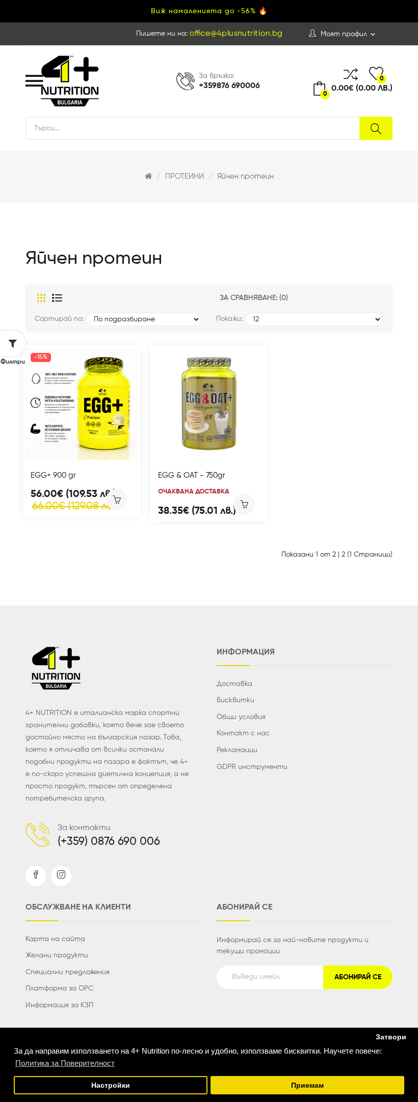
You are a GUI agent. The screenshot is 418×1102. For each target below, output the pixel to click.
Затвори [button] (391, 1037)
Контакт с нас (243, 733)
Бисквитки (235, 700)
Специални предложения (67, 972)
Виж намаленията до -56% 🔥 (209, 11)
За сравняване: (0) (254, 297)
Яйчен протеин (245, 176)
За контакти (84, 828)
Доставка (234, 683)
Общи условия (241, 717)
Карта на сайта (55, 939)
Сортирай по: (59, 318)
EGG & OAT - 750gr (191, 475)
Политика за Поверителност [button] (65, 1063)
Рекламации (237, 750)
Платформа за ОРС (59, 988)
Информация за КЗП (59, 1005)
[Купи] (116, 499)
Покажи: (229, 318)
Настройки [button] (110, 1085)
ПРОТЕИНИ (184, 176)
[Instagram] (61, 876)
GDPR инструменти (252, 766)
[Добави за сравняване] (68, 449)
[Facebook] (35, 876)
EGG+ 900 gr (53, 475)
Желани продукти (56, 955)
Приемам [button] (307, 1085)
